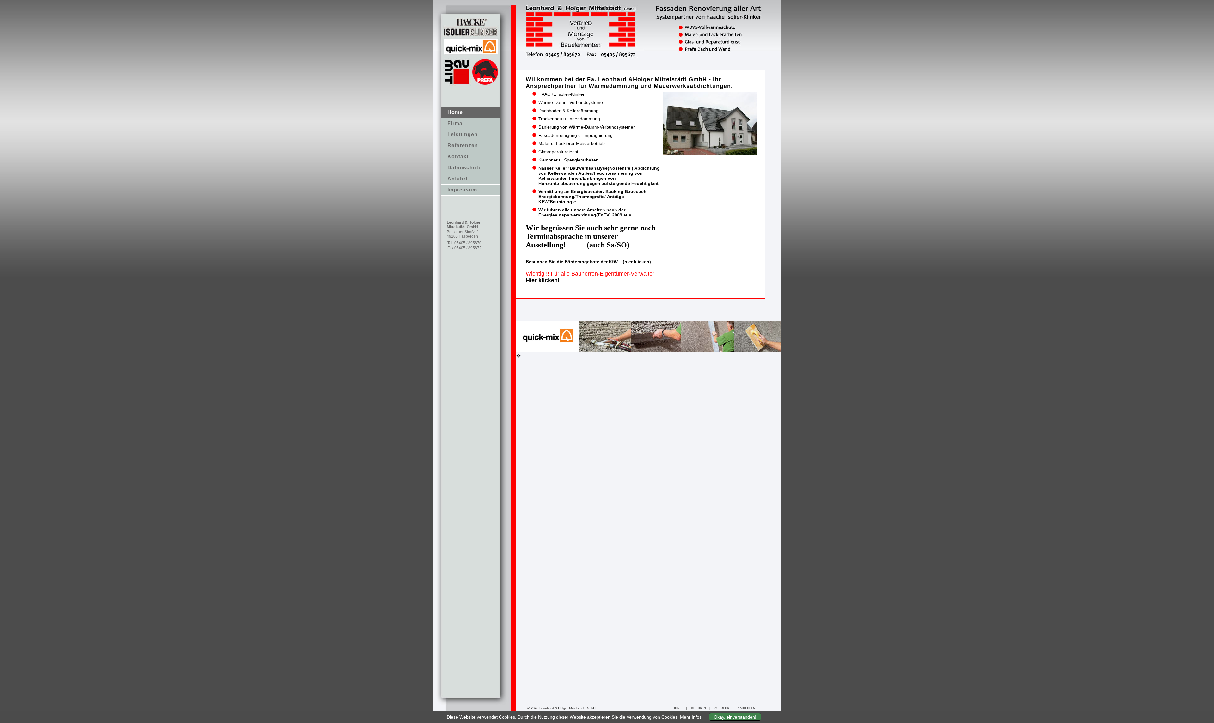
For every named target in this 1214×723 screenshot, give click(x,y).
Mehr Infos (691, 717)
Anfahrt (457, 178)
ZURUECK (721, 708)
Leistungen (462, 134)
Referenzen (462, 145)
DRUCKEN (698, 708)
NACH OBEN (746, 708)
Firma (455, 123)
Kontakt (458, 156)
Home (455, 112)
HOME (677, 708)
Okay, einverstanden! (735, 717)
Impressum (462, 189)
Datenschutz (464, 167)
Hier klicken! (543, 280)
